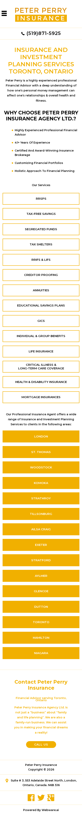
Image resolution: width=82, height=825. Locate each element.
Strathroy (41, 498)
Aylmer (41, 576)
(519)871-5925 (43, 33)
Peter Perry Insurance (41, 765)
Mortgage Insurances (41, 397)
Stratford (41, 560)
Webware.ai (50, 810)
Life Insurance (41, 351)
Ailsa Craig (41, 529)
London (41, 436)
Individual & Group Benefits (41, 336)
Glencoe (41, 591)
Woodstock (41, 467)
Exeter (41, 545)
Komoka (41, 483)
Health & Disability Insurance (41, 382)
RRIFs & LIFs (41, 260)
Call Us (41, 744)
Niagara (41, 653)
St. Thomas (41, 452)
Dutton (41, 607)
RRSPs (41, 198)
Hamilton (41, 638)
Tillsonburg (41, 514)
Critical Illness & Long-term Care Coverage (41, 366)
